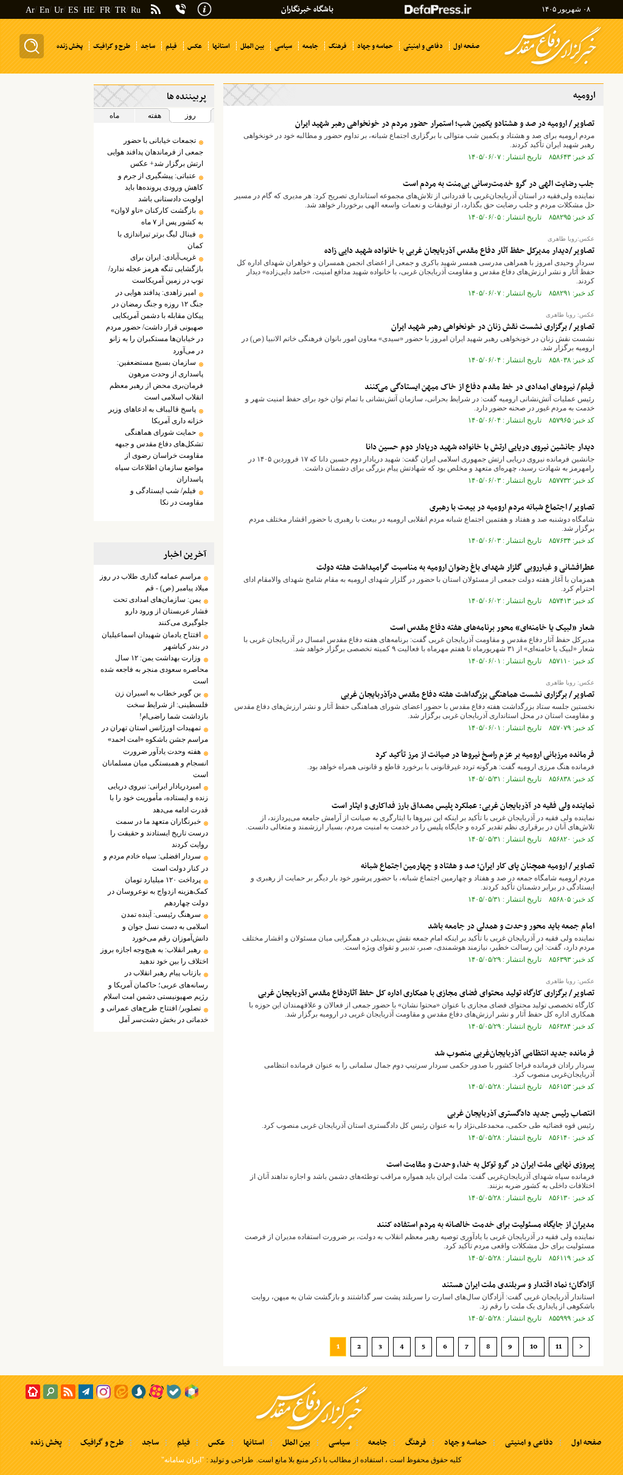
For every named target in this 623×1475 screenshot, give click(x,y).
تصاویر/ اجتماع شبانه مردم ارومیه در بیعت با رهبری (512, 507)
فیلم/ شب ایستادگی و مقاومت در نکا (166, 496)
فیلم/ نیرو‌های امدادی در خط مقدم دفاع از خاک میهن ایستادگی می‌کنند (479, 387)
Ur (58, 10)
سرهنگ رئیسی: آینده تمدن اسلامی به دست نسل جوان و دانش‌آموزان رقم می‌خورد (164, 926)
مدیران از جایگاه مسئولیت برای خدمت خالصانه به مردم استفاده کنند (485, 1225)
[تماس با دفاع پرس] (180, 9)
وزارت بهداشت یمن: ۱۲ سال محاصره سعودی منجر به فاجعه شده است (154, 669)
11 (558, 1347)
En (44, 10)
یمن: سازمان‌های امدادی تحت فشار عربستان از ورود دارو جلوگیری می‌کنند (160, 611)
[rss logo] (156, 10)
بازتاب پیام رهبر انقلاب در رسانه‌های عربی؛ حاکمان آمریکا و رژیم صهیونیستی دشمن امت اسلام (155, 984)
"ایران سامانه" (182, 1460)
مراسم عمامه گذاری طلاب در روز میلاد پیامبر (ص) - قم (154, 582)
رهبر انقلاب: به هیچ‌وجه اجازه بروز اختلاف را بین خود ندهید (154, 955)
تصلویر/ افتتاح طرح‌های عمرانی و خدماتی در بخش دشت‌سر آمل (154, 1014)
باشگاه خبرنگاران (307, 9)
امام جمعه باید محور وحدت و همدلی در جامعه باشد (511, 926)
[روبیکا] (191, 1391)
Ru (136, 10)
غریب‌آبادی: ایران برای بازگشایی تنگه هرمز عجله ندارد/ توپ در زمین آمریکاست (155, 269)
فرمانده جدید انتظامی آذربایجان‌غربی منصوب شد (514, 1053)
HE (89, 10)
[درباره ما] (204, 8)
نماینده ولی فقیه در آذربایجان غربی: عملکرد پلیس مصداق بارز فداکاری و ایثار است (463, 806)
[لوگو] (553, 66)
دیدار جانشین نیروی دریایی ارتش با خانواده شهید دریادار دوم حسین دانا (480, 447)
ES (73, 10)
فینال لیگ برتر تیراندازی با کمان (160, 240)
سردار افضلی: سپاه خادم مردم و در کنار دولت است (155, 862)
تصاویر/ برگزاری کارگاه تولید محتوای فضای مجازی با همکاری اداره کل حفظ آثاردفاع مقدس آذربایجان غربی (426, 993)
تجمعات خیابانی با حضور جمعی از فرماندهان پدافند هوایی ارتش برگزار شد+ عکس (155, 152)
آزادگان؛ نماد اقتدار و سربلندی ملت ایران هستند (518, 1285)
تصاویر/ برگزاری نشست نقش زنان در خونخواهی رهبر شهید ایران (492, 327)
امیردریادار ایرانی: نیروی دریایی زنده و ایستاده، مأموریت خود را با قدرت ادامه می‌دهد (158, 797)
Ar (30, 10)
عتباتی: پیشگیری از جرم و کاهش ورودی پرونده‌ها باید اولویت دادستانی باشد (160, 187)
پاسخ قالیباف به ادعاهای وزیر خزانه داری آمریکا (155, 415)
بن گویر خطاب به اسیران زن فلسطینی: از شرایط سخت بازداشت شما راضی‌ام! (161, 704)
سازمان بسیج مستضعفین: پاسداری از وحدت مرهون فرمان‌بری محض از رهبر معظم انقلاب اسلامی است (156, 380)
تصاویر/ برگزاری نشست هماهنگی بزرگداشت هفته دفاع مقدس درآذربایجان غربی (467, 695)
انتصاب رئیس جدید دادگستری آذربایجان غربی (520, 1114)
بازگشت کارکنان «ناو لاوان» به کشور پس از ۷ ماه (157, 216)
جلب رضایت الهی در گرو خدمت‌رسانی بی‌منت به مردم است (498, 184)
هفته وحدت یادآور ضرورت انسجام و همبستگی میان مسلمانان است (155, 763)
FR (105, 10)
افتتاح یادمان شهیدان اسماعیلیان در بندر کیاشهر (155, 640)
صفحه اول (586, 1442)
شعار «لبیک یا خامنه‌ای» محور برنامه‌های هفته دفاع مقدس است (492, 628)
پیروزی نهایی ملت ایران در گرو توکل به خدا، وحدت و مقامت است (490, 1165)
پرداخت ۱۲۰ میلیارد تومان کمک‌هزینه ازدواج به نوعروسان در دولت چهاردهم (158, 891)
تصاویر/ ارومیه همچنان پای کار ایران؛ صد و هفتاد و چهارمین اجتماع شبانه (477, 866)
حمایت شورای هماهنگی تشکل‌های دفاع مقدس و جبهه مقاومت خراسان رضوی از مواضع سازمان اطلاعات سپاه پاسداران (159, 455)
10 (534, 1347)
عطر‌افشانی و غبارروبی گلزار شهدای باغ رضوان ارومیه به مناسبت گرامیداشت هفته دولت (455, 568)
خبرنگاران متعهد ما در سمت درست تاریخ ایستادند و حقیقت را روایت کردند (159, 833)
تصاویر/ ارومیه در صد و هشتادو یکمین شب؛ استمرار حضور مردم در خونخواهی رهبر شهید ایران (444, 124)
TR (120, 10)
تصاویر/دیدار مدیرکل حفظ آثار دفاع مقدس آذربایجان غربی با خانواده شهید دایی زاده (459, 251)
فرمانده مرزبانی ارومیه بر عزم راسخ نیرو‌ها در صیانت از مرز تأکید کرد (484, 755)
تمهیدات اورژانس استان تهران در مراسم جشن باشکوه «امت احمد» (155, 734)
